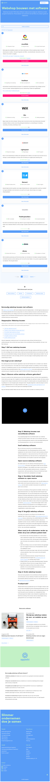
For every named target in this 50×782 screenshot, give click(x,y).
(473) (29, 159)
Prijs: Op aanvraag (7, 90)
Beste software (11, 293)
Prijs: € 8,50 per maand (8, 56)
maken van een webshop (8, 310)
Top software (29, 729)
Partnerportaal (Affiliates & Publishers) (10, 749)
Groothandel (29, 293)
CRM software (5, 737)
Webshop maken (39, 293)
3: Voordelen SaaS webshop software (12, 332)
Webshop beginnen (26, 297)
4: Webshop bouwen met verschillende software (14, 334)
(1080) (28, 92)
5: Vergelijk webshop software (10, 335)
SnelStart (25, 81)
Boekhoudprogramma (6, 731)
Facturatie (28, 733)
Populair (3, 729)
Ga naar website (25, 61)
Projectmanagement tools (7, 740)
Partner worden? (5, 753)
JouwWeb (24, 44)
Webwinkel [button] (43, 2)
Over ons (28, 745)
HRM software (5, 738)
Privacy (27, 754)
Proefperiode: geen (15, 90)
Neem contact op (6, 765)
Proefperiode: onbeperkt (19, 56)
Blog (27, 749)
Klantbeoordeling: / (31, 758)
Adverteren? (4, 751)
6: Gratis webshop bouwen (9, 337)
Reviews (28, 756)
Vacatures (28, 753)
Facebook (5, 767)
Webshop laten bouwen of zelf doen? (12, 636)
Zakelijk (3, 745)
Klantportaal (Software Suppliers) (9, 747)
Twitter (4, 768)
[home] (5, 2)
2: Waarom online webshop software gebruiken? (14, 330)
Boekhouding (29, 731)
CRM (27, 737)
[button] (25, 410)
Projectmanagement (30, 738)
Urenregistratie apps (6, 735)
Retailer (20, 293)
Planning (28, 740)
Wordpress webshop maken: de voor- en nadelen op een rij (36, 617)
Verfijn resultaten (25, 26)
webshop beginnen (27, 502)
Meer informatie (25, 65)
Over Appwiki (29, 747)
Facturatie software (6, 733)
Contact (28, 751)
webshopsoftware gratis (24, 580)
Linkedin (5, 770)
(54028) (28, 58)
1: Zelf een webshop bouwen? (10, 328)
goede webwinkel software (26, 369)
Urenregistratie (29, 735)
